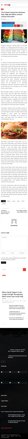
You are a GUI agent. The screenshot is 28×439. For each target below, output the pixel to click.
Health (4, 275)
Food (2, 9)
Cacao (14, 201)
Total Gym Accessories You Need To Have (5, 212)
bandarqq (3, 366)
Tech (20, 436)
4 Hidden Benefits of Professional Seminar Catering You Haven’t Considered (17, 313)
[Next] (5, 324)
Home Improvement (5, 437)
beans (9, 201)
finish (23, 201)
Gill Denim (4, 298)
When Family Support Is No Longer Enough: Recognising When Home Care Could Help (12, 294)
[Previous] (3, 324)
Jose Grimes (3, 19)
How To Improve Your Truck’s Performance (12, 411)
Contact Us (3, 436)
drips (18, 201)
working (3, 203)
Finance (8, 436)
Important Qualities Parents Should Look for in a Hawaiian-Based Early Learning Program (17, 307)
